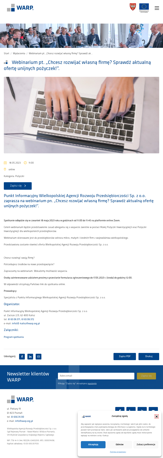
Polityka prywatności (118, 452)
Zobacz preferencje (146, 444)
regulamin (92, 383)
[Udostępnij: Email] (38, 356)
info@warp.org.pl (24, 421)
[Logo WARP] (20, 8)
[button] (156, 416)
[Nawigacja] (157, 8)
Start (6, 53)
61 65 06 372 (27, 319)
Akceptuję (93, 444)
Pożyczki (19, 176)
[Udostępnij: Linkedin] (30, 356)
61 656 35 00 (17, 417)
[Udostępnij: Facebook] (22, 356)
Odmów (120, 444)
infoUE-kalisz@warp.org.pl (26, 323)
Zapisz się (16, 185)
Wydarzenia (19, 53)
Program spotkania (14, 337)
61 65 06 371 (14, 319)
